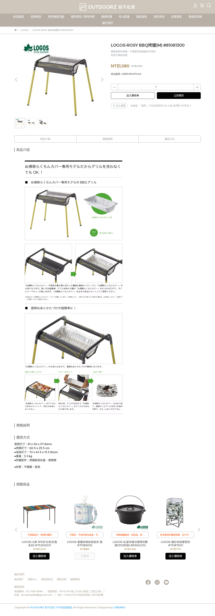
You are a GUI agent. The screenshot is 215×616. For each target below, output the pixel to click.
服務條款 (75, 579)
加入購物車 (132, 95)
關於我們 (107, 23)
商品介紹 (45, 138)
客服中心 (32, 579)
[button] (102, 80)
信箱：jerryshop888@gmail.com (33, 594)
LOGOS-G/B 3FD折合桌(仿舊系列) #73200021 (39, 543)
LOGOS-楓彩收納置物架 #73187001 (175, 543)
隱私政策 (61, 579)
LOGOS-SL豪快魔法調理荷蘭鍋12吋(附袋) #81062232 (130, 543)
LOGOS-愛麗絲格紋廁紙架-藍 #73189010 (85, 543)
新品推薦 (18, 16)
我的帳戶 (19, 579)
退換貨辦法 (47, 579)
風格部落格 (195, 16)
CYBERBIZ (119, 607)
